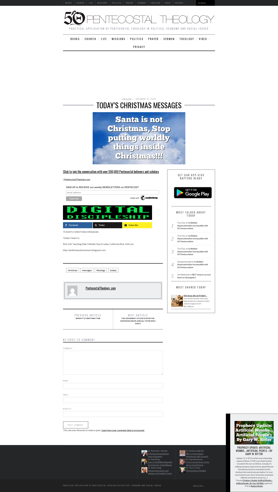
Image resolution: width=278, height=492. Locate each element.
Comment (68, 348)
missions (119, 39)
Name (65, 380)
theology (187, 39)
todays (113, 270)
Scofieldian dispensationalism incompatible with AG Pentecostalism (192, 226)
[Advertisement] (139, 72)
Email (66, 394)
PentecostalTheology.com (77, 179)
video (203, 39)
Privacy (139, 47)
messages (87, 270)
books (75, 39)
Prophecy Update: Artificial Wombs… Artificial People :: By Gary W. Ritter (254, 451)
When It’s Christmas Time (88, 316)
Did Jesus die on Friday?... (195, 295)
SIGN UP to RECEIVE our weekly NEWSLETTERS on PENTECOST (102, 187)
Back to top (198, 485)
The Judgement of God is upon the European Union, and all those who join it (138, 319)
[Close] (228, 418)
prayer (153, 39)
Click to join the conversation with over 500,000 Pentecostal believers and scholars (111, 171)
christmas (72, 270)
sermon (169, 39)
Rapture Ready (257, 486)
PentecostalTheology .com (101, 288)
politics (136, 39)
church (90, 39)
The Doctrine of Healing (196, 471)
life (104, 39)
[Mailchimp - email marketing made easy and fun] (144, 200)
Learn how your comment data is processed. (123, 430)
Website (67, 409)
